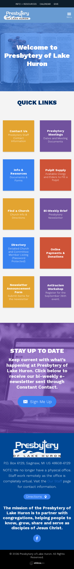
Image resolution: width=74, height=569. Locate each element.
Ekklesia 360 (37, 563)
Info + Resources (26, 4)
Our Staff (54, 481)
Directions (34, 496)
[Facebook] (37, 538)
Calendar (45, 4)
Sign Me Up (40, 401)
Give (56, 4)
